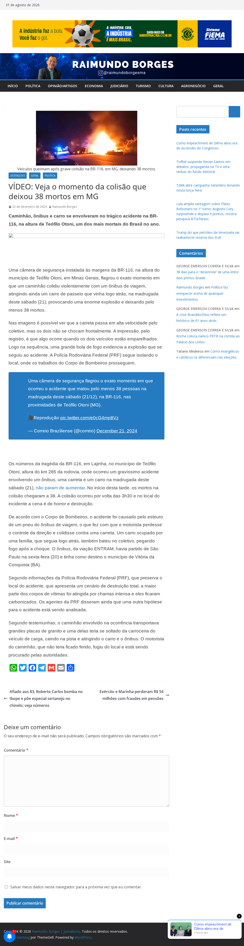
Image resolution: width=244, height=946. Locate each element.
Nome (11, 815)
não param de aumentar (60, 487)
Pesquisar (234, 111)
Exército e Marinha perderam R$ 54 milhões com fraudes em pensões (131, 695)
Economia (94, 86)
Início (13, 86)
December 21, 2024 (117, 430)
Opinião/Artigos (62, 86)
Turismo (143, 86)
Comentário (16, 750)
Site (7, 861)
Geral (218, 86)
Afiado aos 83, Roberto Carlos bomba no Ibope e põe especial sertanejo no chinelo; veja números (46, 698)
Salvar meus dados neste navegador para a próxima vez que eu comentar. (76, 887)
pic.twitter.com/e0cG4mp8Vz (89, 417)
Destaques (17, 175)
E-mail (11, 838)
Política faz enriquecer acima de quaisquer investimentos (202, 293)
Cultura (165, 86)
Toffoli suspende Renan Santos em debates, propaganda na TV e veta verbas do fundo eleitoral (203, 166)
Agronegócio (193, 86)
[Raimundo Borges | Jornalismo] (122, 56)
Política (32, 86)
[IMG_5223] (86, 236)
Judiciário (119, 86)
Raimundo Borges (64, 207)
